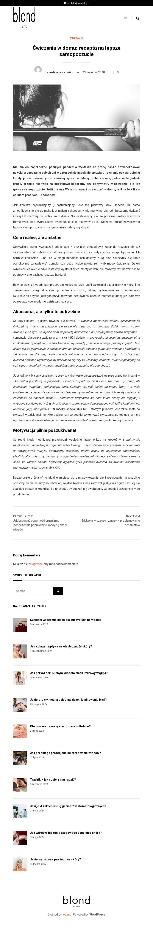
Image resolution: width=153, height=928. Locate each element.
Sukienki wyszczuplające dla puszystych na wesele (66, 620)
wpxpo (67, 914)
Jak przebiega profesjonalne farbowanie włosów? (65, 753)
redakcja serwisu (61, 72)
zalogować (35, 564)
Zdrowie (76, 38)
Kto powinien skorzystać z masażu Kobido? (60, 726)
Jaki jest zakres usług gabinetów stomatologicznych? (68, 806)
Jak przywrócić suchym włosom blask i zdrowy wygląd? (69, 673)
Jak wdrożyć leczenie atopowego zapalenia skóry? (66, 833)
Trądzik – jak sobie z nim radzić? (53, 779)
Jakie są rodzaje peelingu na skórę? (55, 859)
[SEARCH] (58, 591)
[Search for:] (33, 591)
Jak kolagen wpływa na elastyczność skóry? (61, 646)
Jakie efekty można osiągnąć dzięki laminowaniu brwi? (68, 699)
